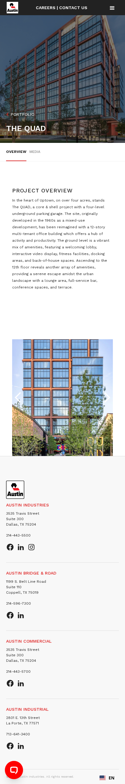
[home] (12, 7)
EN (111, 778)
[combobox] (107, 778)
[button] (112, 8)
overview (16, 152)
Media (34, 152)
